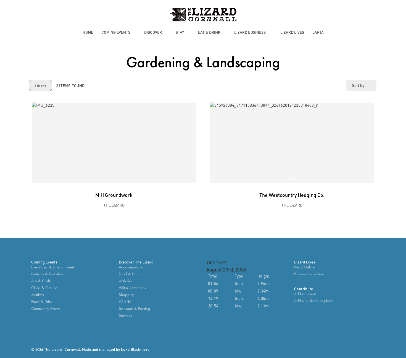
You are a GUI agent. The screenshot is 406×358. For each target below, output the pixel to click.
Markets (37, 294)
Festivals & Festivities (47, 274)
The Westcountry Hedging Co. (292, 194)
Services (125, 315)
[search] (358, 15)
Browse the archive (309, 274)
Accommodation (132, 267)
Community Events (45, 308)
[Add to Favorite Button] (189, 109)
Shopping (127, 294)
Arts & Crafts (41, 281)
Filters (40, 85)
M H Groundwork (114, 194)
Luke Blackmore (135, 349)
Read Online (304, 267)
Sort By (358, 85)
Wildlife (125, 301)
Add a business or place (313, 301)
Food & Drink (41, 301)
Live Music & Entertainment (52, 267)
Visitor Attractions (132, 288)
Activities (125, 281)
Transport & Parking (134, 308)
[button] (217, 143)
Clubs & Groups (44, 288)
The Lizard (114, 205)
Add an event (305, 294)
